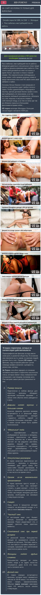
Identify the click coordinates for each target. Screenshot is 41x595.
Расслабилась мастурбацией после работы (17, 24)
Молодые (34, 20)
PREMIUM (36, 3)
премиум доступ (25, 58)
